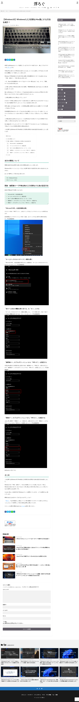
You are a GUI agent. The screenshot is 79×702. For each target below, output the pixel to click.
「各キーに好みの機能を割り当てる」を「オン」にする (19, 148)
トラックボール (33, 7)
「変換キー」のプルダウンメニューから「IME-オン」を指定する (20, 152)
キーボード (27, 7)
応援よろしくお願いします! (10, 525)
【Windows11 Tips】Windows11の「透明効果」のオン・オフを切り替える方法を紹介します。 (49, 681)
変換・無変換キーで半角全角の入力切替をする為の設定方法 (18, 141)
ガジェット (21, 7)
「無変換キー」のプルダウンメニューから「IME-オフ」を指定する (21, 150)
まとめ (8, 154)
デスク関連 (44, 7)
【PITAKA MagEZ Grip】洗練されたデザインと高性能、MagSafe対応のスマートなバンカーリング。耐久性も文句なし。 (66, 56)
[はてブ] (10, 60)
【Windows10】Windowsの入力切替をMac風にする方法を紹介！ (20, 11)
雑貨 (51, 7)
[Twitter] (8, 60)
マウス (39, 7)
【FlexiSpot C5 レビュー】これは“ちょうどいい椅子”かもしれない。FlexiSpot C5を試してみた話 (66, 31)
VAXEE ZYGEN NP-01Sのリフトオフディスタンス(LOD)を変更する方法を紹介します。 (66, 43)
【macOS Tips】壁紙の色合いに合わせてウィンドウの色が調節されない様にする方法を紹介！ (33, 548)
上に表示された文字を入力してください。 (13, 623)
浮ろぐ (39, 4)
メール (5, 610)
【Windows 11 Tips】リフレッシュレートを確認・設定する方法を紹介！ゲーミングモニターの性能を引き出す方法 (33, 574)
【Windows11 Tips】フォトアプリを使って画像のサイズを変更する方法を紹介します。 (68, 662)
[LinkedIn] (14, 60)
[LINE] (12, 60)
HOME (3, 11)
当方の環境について (10, 138)
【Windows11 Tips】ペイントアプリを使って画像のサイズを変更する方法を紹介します (10, 680)
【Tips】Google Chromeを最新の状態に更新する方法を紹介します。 (29, 680)
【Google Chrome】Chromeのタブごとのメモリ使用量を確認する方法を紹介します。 (68, 680)
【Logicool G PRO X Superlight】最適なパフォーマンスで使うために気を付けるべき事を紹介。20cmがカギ (66, 61)
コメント (6, 589)
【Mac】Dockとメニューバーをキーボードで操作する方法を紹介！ (33, 538)
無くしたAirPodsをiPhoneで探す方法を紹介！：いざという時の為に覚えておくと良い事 (33, 565)
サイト (4, 615)
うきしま (9, 67)
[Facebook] (5, 60)
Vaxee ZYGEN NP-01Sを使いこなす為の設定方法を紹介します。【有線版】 (66, 66)
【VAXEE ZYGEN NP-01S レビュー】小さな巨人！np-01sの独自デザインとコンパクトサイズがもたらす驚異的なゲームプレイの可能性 (66, 49)
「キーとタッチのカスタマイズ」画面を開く (16, 145)
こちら (23, 506)
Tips (48, 7)
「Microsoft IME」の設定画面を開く (15, 143)
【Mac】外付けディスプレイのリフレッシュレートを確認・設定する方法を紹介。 (66, 71)
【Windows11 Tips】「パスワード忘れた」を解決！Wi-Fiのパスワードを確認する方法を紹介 (66, 25)
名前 (4, 604)
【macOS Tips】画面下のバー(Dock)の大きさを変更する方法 (31, 556)
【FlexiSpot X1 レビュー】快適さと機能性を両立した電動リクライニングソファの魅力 (66, 37)
